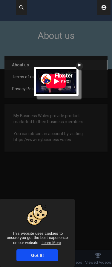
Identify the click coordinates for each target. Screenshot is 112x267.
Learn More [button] (51, 242)
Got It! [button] (37, 255)
